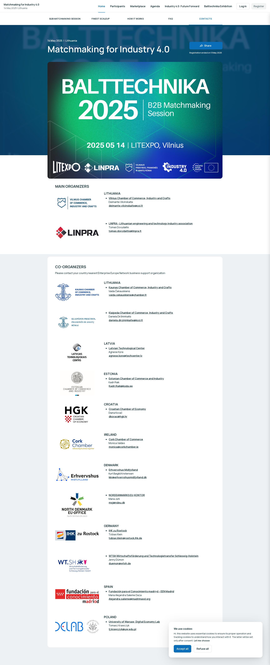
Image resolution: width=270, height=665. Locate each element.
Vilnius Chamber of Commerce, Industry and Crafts (139, 198)
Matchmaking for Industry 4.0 (21, 4)
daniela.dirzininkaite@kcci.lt (126, 320)
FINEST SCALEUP (101, 18)
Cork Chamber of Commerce (126, 439)
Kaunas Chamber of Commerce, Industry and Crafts (140, 287)
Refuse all (203, 648)
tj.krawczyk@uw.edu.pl (122, 629)
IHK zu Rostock (118, 530)
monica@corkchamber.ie (123, 447)
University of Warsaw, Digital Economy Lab (134, 621)
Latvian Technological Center (127, 348)
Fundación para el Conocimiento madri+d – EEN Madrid (141, 591)
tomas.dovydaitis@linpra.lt (125, 231)
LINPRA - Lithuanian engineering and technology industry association (151, 223)
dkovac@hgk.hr (118, 416)
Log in (243, 6)
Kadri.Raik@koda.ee (121, 386)
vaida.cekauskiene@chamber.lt (128, 295)
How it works (135, 18)
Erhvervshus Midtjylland (123, 470)
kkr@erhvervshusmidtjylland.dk (128, 477)
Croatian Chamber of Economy (127, 409)
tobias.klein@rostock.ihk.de (125, 538)
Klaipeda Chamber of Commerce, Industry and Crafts (141, 312)
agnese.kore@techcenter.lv (125, 355)
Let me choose (202, 640)
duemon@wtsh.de (120, 563)
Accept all (182, 648)
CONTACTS (205, 18)
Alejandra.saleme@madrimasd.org (129, 599)
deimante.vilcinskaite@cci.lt (126, 205)
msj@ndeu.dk (117, 502)
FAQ (170, 18)
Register (259, 6)
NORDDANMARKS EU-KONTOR (127, 495)
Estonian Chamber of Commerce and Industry (136, 378)
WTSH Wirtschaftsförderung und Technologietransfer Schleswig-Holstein (153, 556)
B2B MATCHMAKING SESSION (64, 18)
